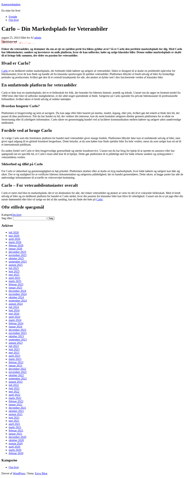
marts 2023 (15, 359)
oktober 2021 (16, 411)
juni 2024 (14, 310)
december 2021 (17, 407)
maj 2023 (14, 352)
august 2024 (16, 303)
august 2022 (16, 381)
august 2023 (16, 342)
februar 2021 (16, 430)
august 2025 (16, 264)
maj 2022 (14, 391)
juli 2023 (14, 346)
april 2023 (14, 355)
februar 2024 (16, 323)
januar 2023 (15, 365)
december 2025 (17, 251)
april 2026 (14, 238)
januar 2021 (15, 433)
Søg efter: (6, 218)
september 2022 (18, 378)
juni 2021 (14, 417)
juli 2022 (14, 385)
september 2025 (18, 261)
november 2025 (18, 255)
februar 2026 (16, 245)
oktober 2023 (16, 336)
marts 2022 (15, 398)
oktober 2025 (16, 258)
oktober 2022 (16, 375)
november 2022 (18, 372)
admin (37, 37)
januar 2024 (15, 326)
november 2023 (18, 333)
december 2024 (17, 290)
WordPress (19, 473)
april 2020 (14, 446)
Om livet (14, 19)
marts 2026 (15, 242)
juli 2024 (14, 307)
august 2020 (16, 443)
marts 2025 (15, 281)
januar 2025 (15, 287)
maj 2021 (14, 420)
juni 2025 (14, 271)
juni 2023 (14, 349)
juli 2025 (14, 268)
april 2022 (14, 394)
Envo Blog (41, 473)
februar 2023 (16, 362)
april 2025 (14, 277)
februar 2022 (16, 401)
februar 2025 (16, 284)
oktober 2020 (16, 440)
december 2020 (17, 436)
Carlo (4, 70)
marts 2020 (15, 449)
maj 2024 (14, 313)
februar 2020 (16, 453)
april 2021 (14, 424)
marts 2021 (15, 427)
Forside (13, 16)
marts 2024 (15, 320)
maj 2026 (14, 235)
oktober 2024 (16, 297)
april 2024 (14, 316)
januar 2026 (15, 248)
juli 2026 (14, 232)
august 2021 (16, 414)
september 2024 (18, 300)
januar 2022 (15, 404)
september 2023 (18, 339)
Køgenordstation (10, 4)
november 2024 (18, 294)
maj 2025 (14, 274)
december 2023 (17, 329)
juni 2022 (14, 388)
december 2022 (17, 368)
